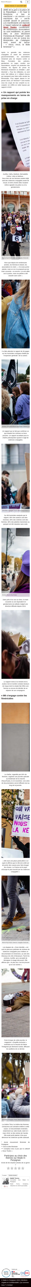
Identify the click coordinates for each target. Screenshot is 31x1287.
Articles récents (13, 1175)
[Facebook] (5, 1186)
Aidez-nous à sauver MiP (15, 6)
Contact (10, 1285)
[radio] (8, 1168)
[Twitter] (7, 1186)
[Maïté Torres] (5, 1184)
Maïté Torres (14, 1178)
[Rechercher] (21, 2)
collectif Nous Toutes (16, 26)
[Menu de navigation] (28, 1)
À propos (4, 1175)
